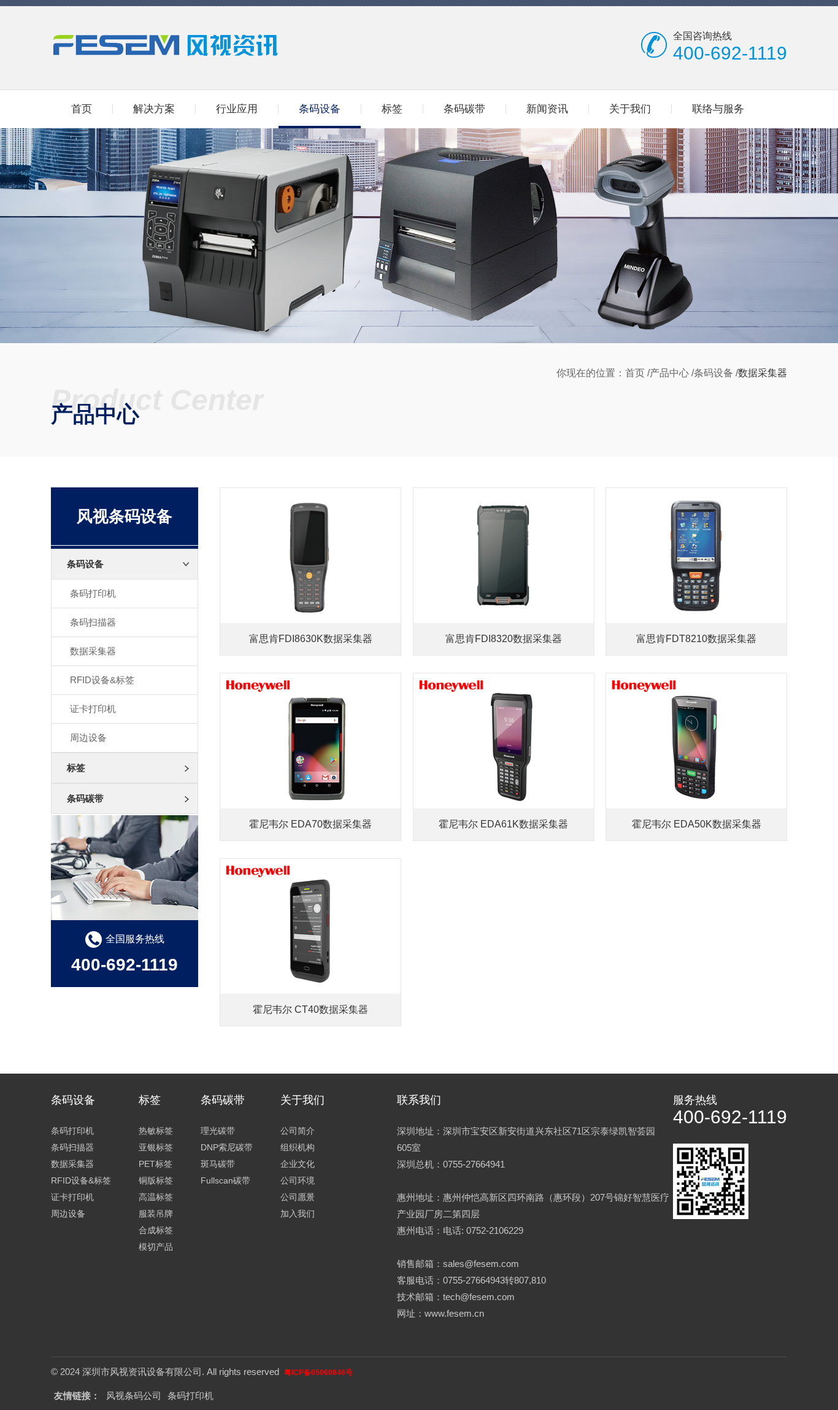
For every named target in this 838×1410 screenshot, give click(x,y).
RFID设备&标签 (102, 680)
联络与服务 (718, 109)
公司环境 (297, 1180)
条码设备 (319, 109)
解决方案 (154, 109)
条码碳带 (464, 109)
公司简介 (297, 1131)
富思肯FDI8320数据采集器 (503, 638)
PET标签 (155, 1164)
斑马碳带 (218, 1164)
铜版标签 (156, 1180)
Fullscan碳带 (225, 1180)
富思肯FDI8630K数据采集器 (310, 638)
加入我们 (297, 1213)
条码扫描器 (93, 622)
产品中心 (669, 373)
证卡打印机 (93, 708)
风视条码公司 (133, 1395)
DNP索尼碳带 (227, 1147)
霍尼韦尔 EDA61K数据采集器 (503, 824)
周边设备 (88, 737)
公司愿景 (297, 1197)
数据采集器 (93, 651)
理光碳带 (218, 1131)
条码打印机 (93, 593)
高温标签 (156, 1197)
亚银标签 (156, 1147)
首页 (81, 109)
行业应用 (237, 109)
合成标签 (156, 1230)
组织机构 (297, 1147)
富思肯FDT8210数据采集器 (696, 638)
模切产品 (156, 1247)
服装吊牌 (156, 1213)
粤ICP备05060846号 (318, 1372)
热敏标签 (156, 1131)
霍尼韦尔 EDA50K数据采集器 (696, 824)
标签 (392, 109)
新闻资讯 (547, 109)
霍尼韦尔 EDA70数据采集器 (310, 824)
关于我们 (630, 109)
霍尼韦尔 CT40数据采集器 (310, 1009)
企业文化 (297, 1164)
